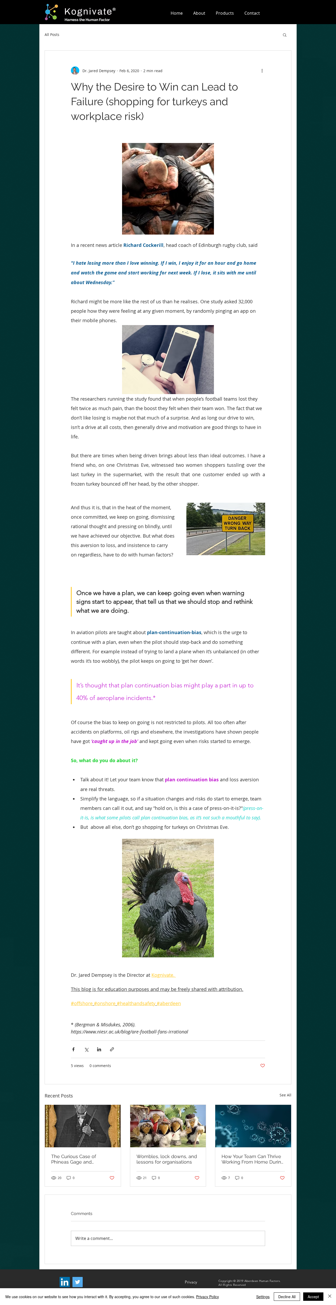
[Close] (330, 1296)
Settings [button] (263, 1296)
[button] (284, 35)
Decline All (287, 1296)
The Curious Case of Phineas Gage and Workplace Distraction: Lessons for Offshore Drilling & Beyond (82, 1159)
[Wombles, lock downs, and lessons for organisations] (168, 1126)
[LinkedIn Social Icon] (65, 1282)
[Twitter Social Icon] (77, 1282)
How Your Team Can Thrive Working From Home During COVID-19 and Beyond (253, 1159)
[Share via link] (111, 1049)
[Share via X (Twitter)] (86, 1049)
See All (285, 1094)
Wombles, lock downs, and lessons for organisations (166, 1159)
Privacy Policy (207, 1296)
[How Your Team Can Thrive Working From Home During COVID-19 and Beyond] (253, 1126)
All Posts (52, 34)
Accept (313, 1296)
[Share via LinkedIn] (99, 1049)
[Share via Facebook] (73, 1049)
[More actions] (262, 70)
